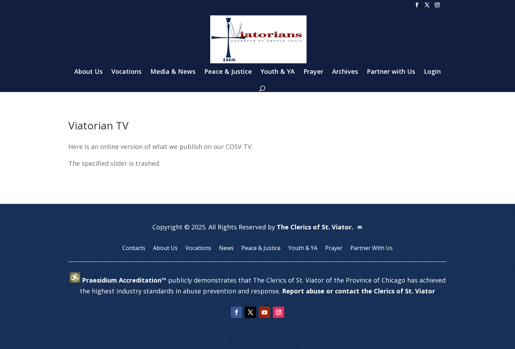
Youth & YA (278, 72)
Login (432, 72)
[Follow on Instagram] (278, 312)
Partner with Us (391, 72)
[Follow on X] (250, 312)
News (226, 248)
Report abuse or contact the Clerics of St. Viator (358, 291)
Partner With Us (371, 248)
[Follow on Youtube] (264, 312)
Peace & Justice (228, 72)
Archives (345, 72)
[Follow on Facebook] (236, 312)
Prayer (313, 72)
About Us (88, 72)
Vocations (126, 72)
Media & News (172, 72)
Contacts (133, 248)
